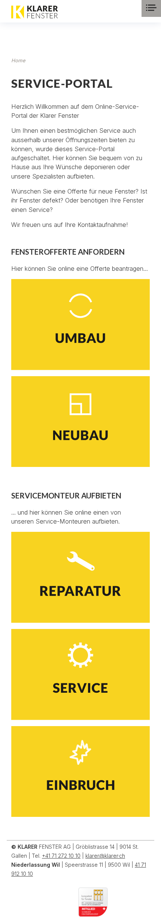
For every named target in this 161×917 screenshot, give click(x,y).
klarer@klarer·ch (105, 855)
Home (18, 60)
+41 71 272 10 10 (61, 855)
